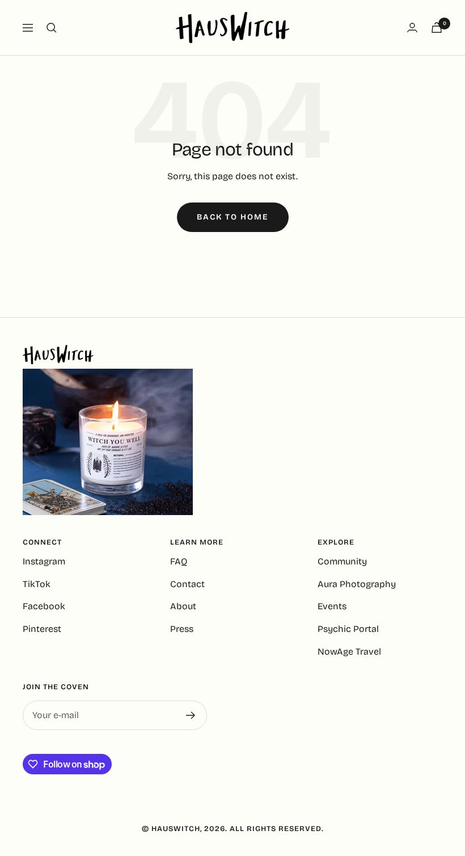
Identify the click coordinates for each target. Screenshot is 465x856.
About (183, 606)
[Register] (191, 715)
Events (332, 606)
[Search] (51, 28)
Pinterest (42, 628)
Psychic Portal (348, 628)
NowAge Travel (349, 651)
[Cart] (436, 27)
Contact (187, 584)
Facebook (44, 606)
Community (342, 561)
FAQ (178, 561)
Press (181, 628)
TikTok (36, 584)
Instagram (44, 561)
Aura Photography (357, 584)
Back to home (233, 217)
